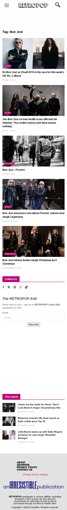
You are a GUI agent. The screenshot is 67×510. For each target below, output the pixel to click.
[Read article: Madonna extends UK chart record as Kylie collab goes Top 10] (8, 421)
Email (5, 312)
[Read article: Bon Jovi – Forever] (33, 151)
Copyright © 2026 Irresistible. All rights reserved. (35, 507)
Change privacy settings (35, 474)
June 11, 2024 (10, 80)
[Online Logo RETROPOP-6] (33, 5)
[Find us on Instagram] (20, 287)
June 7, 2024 (9, 131)
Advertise (23, 465)
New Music (10, 254)
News (7, 66)
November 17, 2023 (12, 268)
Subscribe (33, 324)
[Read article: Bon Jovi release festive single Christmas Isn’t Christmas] (33, 241)
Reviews (9, 163)
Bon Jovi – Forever (13, 169)
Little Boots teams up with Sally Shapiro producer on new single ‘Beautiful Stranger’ (40, 434)
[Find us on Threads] (14, 287)
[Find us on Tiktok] (26, 287)
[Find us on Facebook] (3, 287)
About (21, 463)
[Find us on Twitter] (8, 287)
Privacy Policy (27, 467)
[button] (6, 5)
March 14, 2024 (11, 221)
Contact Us (24, 470)
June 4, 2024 (9, 174)
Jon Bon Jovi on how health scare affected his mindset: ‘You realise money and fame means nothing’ (29, 123)
